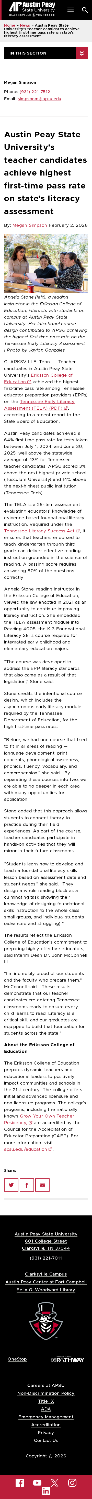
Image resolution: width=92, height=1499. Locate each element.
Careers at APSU (46, 1385)
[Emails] (42, 1185)
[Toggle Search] (85, 10)
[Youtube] (37, 1483)
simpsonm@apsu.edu (40, 99)
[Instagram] (72, 1483)
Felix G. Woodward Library (46, 1290)
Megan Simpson (30, 225)
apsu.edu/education (25, 1149)
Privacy (46, 1433)
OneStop (17, 1359)
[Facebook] (27, 1185)
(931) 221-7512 (35, 92)
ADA (46, 1409)
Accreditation (46, 1425)
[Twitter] (11, 1185)
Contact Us (46, 1440)
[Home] (46, 1321)
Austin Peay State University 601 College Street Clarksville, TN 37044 (46, 1241)
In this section (28, 53)
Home (9, 25)
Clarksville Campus (46, 1274)
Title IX (46, 1401)
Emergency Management (46, 1417)
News (25, 25)
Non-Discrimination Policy (46, 1393)
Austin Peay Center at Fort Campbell (46, 1282)
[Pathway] (67, 1359)
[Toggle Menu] (70, 10)
